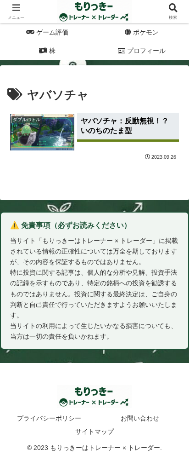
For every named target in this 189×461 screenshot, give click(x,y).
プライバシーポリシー (49, 418)
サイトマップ (94, 431)
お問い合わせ (140, 418)
